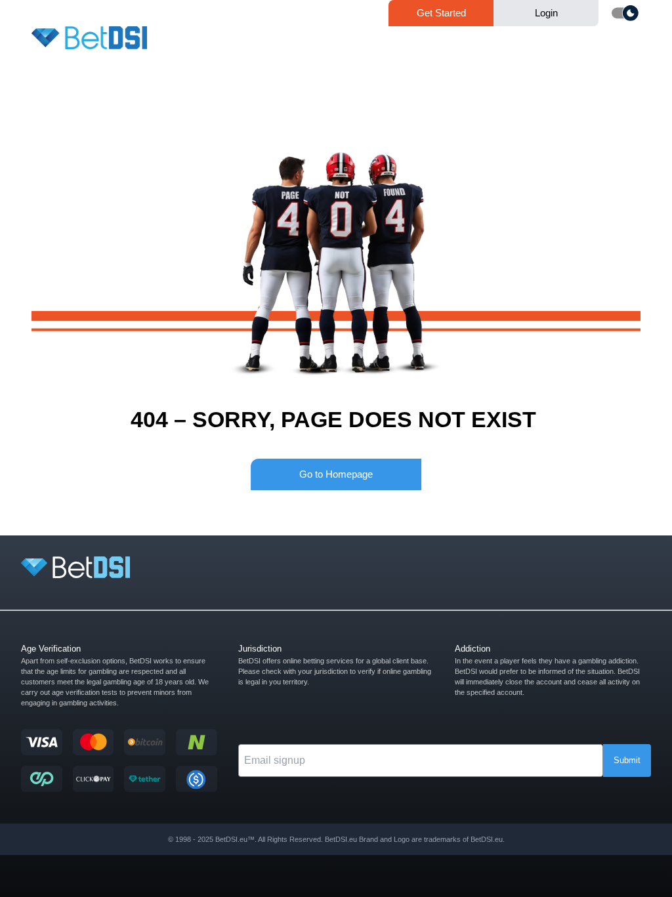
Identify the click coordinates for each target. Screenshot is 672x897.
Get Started (441, 12)
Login (546, 12)
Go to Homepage (336, 474)
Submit (627, 760)
